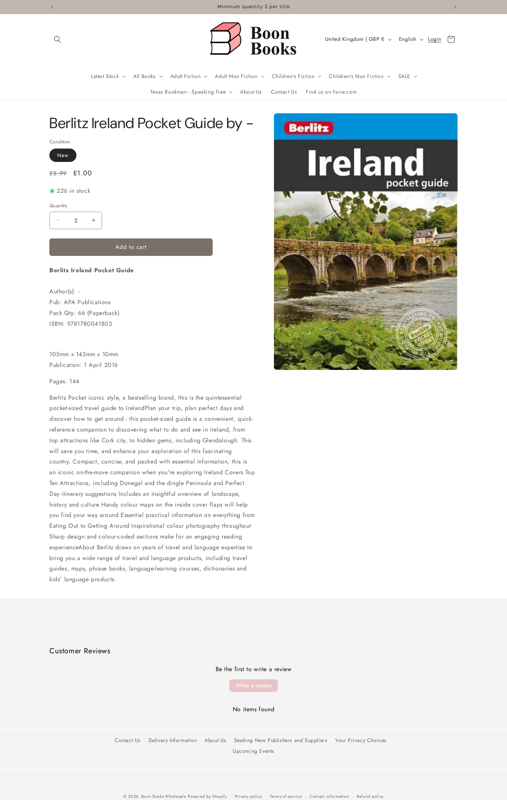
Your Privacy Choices (361, 740)
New (63, 155)
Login (434, 39)
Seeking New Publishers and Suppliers (281, 740)
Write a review (254, 685)
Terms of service (286, 796)
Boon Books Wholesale (163, 796)
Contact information (329, 796)
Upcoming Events (253, 751)
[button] (57, 39)
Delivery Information (172, 740)
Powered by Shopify (207, 796)
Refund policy (370, 796)
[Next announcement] (455, 7)
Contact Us (128, 740)
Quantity (58, 205)
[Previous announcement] (52, 7)
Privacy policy (248, 796)
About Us (215, 740)
